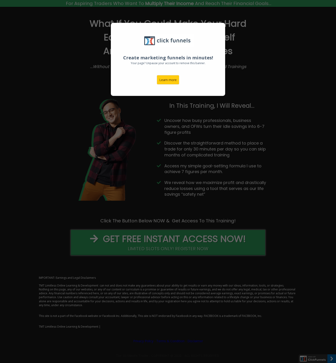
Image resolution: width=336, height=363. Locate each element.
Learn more (168, 80)
